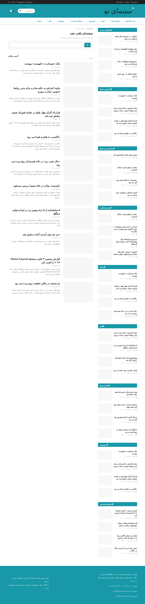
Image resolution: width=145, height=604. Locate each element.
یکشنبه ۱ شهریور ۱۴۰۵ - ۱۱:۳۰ (128, 409)
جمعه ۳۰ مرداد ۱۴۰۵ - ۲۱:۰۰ (128, 41)
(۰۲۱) (123, 586)
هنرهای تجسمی (76, 21)
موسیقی (61, 21)
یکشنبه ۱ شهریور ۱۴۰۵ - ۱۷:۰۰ (128, 316)
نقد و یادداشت (130, 21)
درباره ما (127, 2)
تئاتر (49, 21)
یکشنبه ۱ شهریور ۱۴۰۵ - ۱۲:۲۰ (128, 397)
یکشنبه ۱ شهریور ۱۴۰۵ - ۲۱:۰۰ (128, 100)
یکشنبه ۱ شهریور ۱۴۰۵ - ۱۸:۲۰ (128, 136)
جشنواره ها (116, 21)
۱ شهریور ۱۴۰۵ (55, 67)
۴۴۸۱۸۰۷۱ (129, 586)
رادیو (103, 21)
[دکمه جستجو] (20, 11)
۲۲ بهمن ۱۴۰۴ (132, 219)
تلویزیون (92, 21)
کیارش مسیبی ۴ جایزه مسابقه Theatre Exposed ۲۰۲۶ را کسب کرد (125, 513)
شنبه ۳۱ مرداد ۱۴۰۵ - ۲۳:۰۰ (128, 373)
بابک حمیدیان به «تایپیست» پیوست (42, 63)
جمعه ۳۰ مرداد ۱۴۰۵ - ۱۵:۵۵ (128, 540)
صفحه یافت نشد (79, 28)
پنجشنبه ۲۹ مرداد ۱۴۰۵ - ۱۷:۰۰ (128, 553)
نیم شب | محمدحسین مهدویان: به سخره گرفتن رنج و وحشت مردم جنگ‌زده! (125, 229)
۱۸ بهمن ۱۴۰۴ (132, 234)
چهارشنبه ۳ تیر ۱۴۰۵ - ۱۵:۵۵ (128, 185)
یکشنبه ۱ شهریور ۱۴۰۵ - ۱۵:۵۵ (128, 350)
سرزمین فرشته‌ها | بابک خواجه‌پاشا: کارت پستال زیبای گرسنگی (126, 241)
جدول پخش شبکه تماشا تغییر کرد (125, 155)
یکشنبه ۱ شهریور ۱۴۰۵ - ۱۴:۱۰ (128, 518)
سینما (39, 21)
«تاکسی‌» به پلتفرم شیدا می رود (43, 136)
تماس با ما (134, 2)
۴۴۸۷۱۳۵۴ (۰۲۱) (114, 586)
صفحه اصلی (119, 2)
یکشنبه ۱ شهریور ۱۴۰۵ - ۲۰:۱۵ (128, 113)
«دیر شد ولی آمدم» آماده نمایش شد (41, 234)
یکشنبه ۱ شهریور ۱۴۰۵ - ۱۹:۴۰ (128, 125)
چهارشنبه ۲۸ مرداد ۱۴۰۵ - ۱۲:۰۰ (127, 54)
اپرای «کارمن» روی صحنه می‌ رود (125, 370)
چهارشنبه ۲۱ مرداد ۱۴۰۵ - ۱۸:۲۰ (127, 197)
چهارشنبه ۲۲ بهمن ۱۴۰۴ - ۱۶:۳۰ (127, 172)
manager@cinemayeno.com (122, 591)
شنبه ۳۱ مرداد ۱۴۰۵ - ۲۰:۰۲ (128, 422)
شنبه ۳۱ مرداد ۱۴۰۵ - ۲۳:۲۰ (128, 528)
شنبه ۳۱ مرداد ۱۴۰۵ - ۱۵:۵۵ (128, 434)
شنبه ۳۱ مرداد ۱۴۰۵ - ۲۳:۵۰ (128, 363)
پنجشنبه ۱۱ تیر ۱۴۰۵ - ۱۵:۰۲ (128, 157)
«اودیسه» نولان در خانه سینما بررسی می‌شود (36, 185)
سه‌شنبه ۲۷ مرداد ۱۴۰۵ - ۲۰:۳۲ (128, 66)
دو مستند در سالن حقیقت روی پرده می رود (37, 283)
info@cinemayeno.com (123, 596)
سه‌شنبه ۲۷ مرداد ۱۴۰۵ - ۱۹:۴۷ (128, 79)
